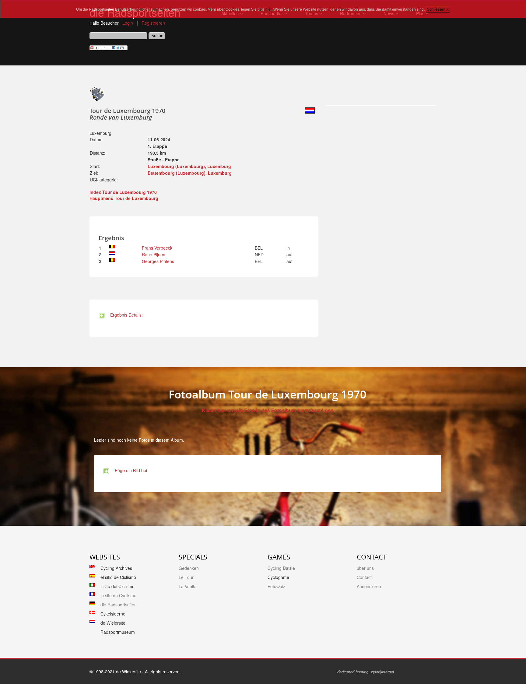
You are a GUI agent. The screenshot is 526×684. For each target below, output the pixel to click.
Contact (364, 577)
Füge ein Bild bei (129, 470)
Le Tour (186, 577)
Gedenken (189, 568)
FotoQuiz (276, 586)
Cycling (281, 568)
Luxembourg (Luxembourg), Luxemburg (189, 166)
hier (268, 9)
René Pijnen (153, 254)
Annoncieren (369, 586)
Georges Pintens (158, 261)
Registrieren (153, 23)
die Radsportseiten (118, 605)
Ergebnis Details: (125, 315)
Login (127, 23)
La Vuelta (188, 586)
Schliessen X (438, 9)
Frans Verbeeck (157, 248)
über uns (365, 568)
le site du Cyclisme (118, 595)
